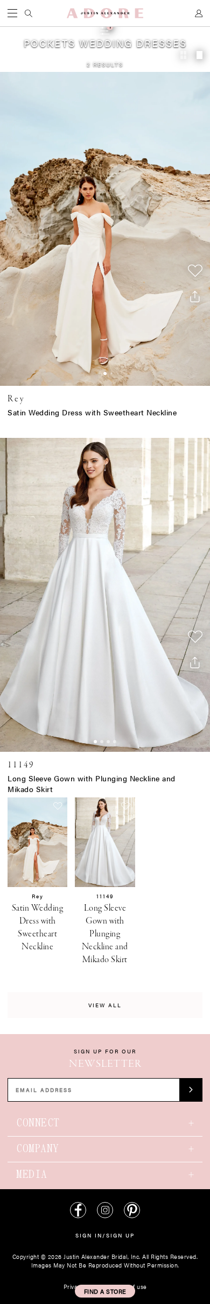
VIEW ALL (105, 1005)
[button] (105, 1291)
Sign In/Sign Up (105, 1235)
